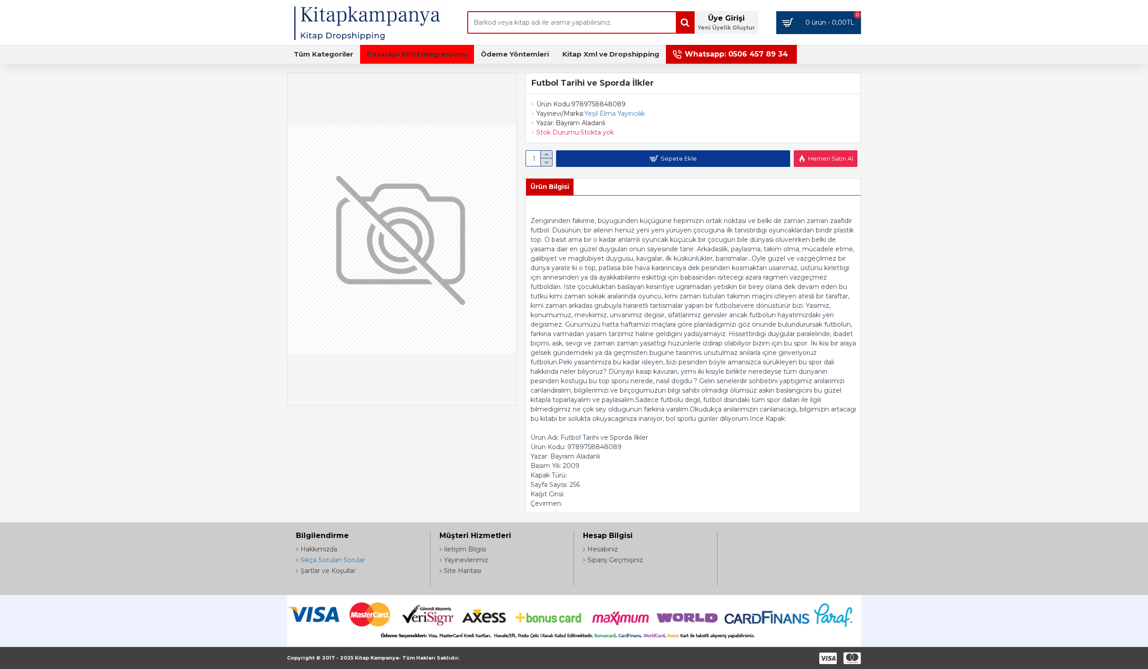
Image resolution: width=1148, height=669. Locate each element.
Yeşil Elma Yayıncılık (614, 113)
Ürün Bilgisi (550, 187)
